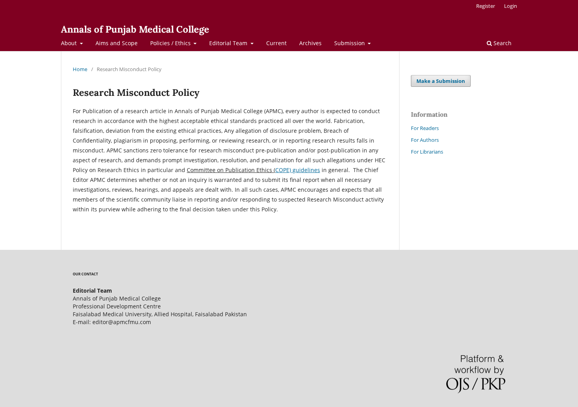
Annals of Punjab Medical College (135, 29)
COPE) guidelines (297, 170)
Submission (350, 43)
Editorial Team (229, 43)
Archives (310, 43)
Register (485, 5)
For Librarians (427, 151)
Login (510, 5)
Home (80, 69)
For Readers (425, 128)
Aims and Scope (117, 43)
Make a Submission (440, 80)
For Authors (425, 139)
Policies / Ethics (171, 43)
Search (502, 43)
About (69, 43)
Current (276, 43)
